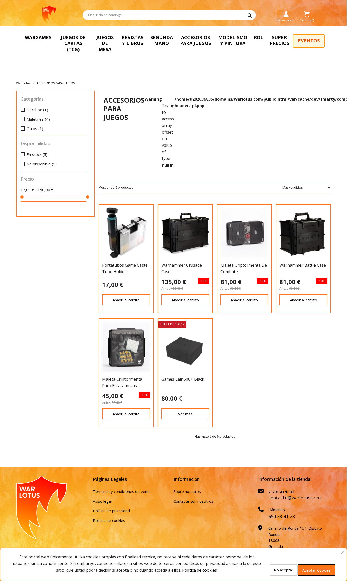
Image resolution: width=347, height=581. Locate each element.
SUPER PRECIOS (279, 40)
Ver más (185, 413)
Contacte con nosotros (193, 501)
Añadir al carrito (126, 299)
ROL (258, 37)
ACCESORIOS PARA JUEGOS (195, 40)
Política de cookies (109, 520)
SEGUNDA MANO (161, 40)
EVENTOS (309, 41)
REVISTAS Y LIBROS (132, 40)
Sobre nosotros (187, 491)
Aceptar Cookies (316, 570)
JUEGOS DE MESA (105, 43)
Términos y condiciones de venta (122, 491)
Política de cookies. (200, 570)
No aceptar (283, 569)
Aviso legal (102, 501)
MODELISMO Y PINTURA (232, 40)
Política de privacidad (111, 510)
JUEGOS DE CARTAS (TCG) (73, 43)
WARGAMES (38, 37)
